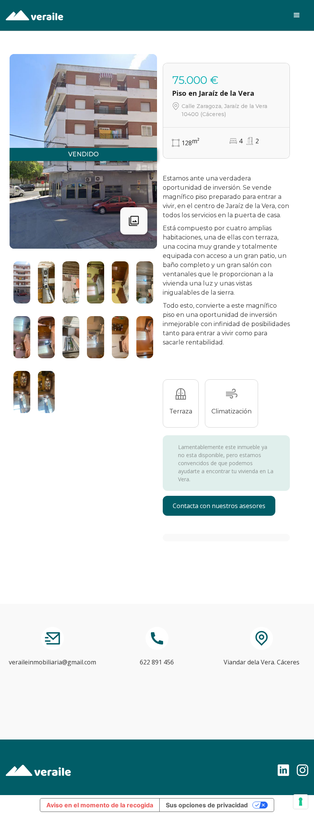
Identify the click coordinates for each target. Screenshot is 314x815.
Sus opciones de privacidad (207, 805)
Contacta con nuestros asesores (219, 506)
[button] (296, 15)
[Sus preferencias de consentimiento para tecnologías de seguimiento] (300, 801)
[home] (34, 15)
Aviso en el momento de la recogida (99, 805)
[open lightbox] (22, 282)
